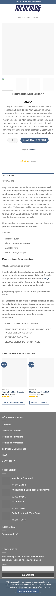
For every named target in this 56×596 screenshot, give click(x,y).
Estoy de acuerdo (28, 591)
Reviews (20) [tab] (8, 181)
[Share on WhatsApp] (16, 155)
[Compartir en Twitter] (25, 155)
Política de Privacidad (12, 437)
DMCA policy (8, 461)
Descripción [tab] (8, 176)
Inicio (21, 17)
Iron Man (32, 17)
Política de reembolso (12, 443)
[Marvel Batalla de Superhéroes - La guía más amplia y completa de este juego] (28, 8)
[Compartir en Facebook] (21, 155)
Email (4, 565)
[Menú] (3, 8)
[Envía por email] (30, 155)
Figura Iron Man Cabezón (13, 392)
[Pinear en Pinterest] (35, 155)
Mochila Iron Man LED (39, 392)
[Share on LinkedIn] (40, 155)
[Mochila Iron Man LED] (41, 372)
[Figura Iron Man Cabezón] (14, 372)
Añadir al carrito (34, 140)
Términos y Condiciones (14, 449)
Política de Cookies (11, 431)
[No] (52, 588)
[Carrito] (52, 8)
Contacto (6, 425)
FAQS (46, 279)
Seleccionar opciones (13, 402)
